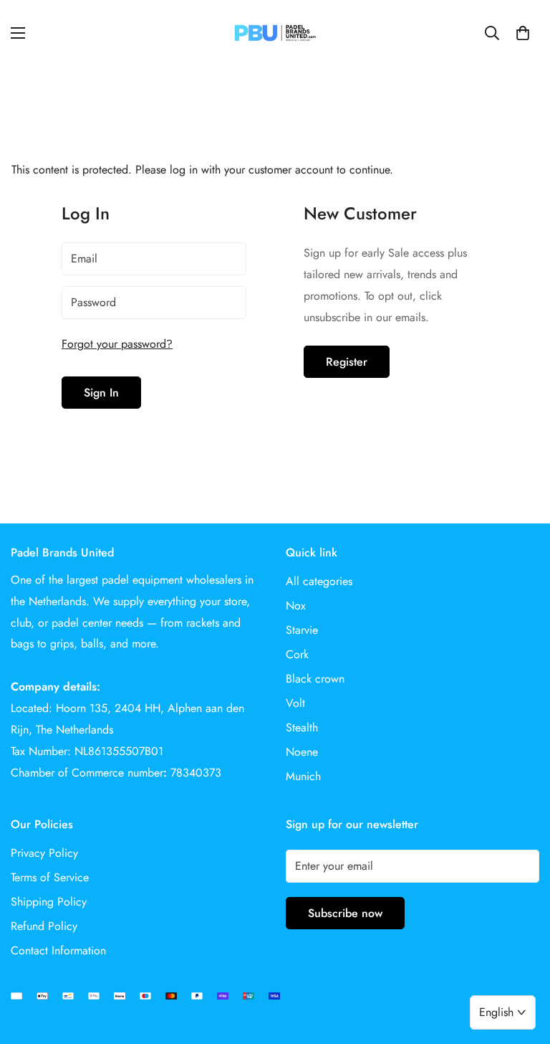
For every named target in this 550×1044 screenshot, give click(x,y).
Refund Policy (44, 926)
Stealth (302, 727)
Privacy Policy (44, 853)
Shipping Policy (49, 901)
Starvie (302, 630)
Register (346, 361)
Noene (302, 752)
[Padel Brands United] (275, 33)
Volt (295, 703)
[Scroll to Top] (522, 965)
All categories (319, 581)
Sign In (101, 392)
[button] (522, 32)
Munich (303, 776)
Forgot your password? (117, 344)
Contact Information (58, 950)
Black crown (315, 678)
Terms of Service (50, 877)
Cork (297, 654)
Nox (296, 605)
